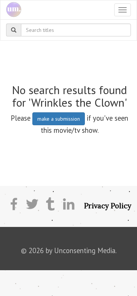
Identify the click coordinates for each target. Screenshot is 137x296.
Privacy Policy (107, 205)
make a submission (58, 118)
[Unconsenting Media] (10, 9)
